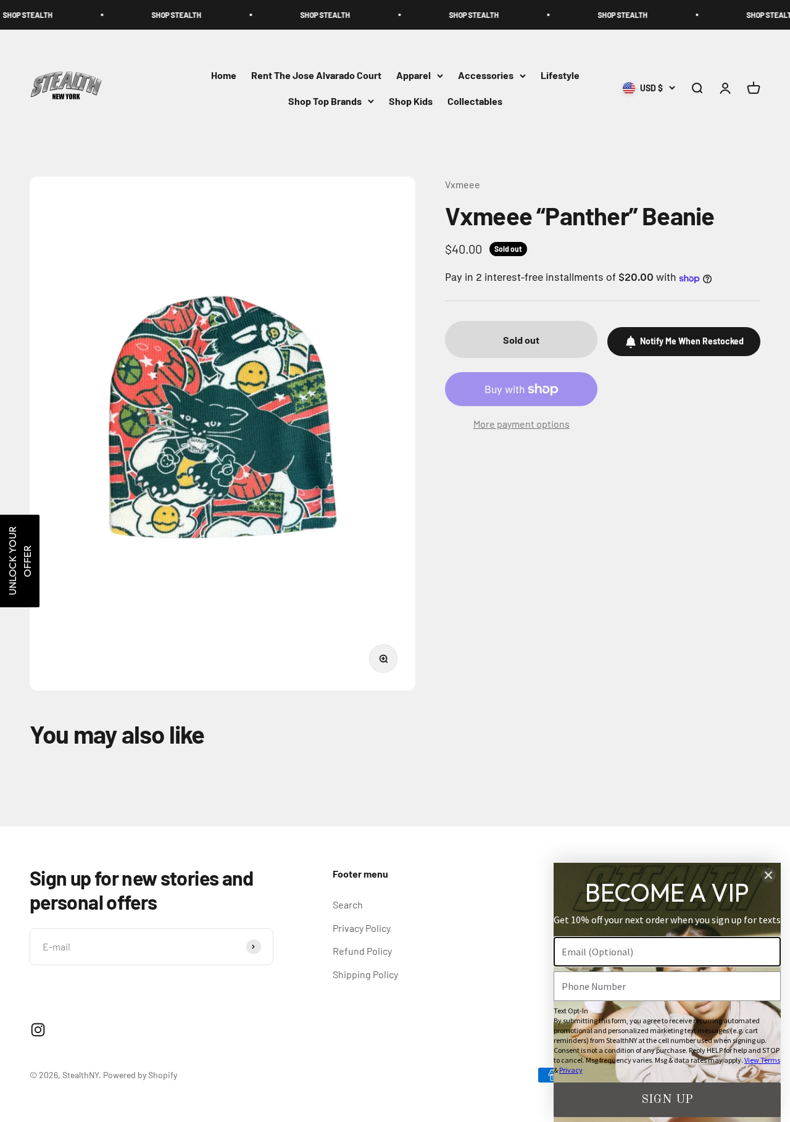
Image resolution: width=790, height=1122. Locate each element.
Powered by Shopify (140, 1075)
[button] (20, 561)
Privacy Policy (362, 928)
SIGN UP (667, 1100)
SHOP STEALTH (144, 14)
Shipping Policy (365, 974)
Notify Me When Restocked (692, 341)
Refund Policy (362, 951)
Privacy (571, 1069)
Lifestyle (560, 75)
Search (348, 904)
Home (223, 75)
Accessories (486, 75)
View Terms (762, 1060)
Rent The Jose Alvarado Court (316, 75)
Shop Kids (411, 101)
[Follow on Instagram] (38, 1029)
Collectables (474, 101)
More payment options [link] (521, 424)
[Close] (768, 875)
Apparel (413, 75)
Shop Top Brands (325, 101)
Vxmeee (462, 184)
